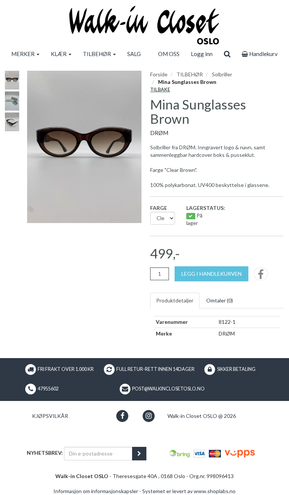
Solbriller (222, 74)
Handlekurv (263, 53)
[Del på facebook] (261, 276)
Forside (158, 74)
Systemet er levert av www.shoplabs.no (189, 491)
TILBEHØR (97, 53)
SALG (134, 53)
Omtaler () (219, 300)
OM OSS (168, 53)
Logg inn (202, 53)
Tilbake (160, 90)
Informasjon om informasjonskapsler (95, 491)
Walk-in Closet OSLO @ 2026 (201, 416)
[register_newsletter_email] (139, 453)
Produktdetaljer (174, 300)
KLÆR (59, 53)
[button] (122, 416)
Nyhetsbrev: (45, 452)
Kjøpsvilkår (50, 416)
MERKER (23, 53)
